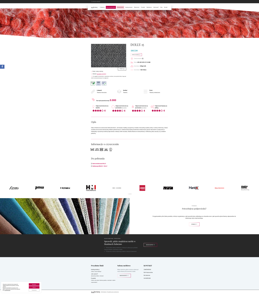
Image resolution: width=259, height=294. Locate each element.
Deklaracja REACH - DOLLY (100, 166)
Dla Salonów (147, 275)
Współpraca (149, 7)
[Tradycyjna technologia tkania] (98, 83)
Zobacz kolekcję (135, 54)
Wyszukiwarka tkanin (110, 7)
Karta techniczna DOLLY (99, 163)
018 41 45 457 (96, 1)
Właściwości (136, 7)
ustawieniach (7, 290)
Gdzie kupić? (156, 7)
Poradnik (143, 7)
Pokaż (121, 68)
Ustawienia (34, 290)
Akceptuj (34, 284)
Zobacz (193, 224)
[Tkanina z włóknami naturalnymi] (104, 83)
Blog (161, 7)
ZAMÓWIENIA (147, 269)
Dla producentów (148, 272)
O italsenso (102, 7)
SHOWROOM (147, 278)
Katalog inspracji (128, 7)
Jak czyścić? (94, 274)
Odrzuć (34, 287)
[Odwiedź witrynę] (14, 188)
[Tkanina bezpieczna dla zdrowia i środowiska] (93, 83)
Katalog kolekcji (120, 7)
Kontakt (165, 7)
